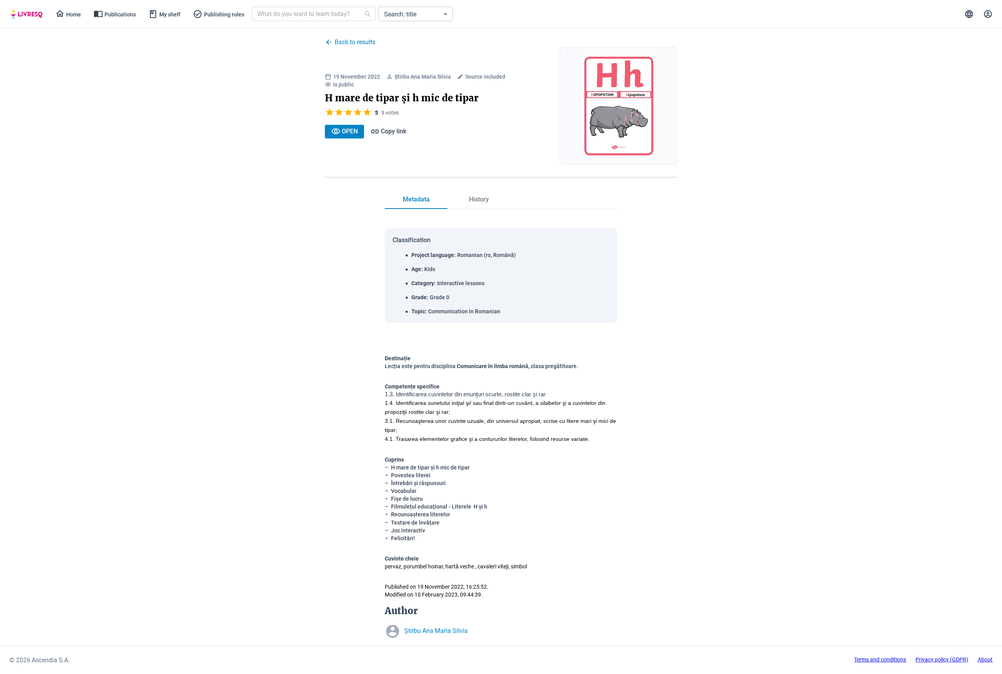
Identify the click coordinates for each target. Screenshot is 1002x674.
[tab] (26, 14)
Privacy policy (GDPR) (941, 659)
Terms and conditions (880, 659)
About (985, 659)
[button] (415, 14)
